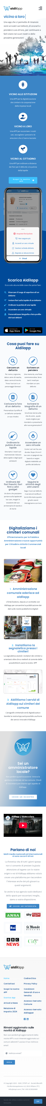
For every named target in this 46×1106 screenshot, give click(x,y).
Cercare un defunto (13, 369)
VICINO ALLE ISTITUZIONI (23, 94)
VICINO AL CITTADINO (23, 158)
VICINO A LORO (23, 126)
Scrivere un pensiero (33, 369)
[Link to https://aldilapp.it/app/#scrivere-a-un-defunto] (33, 361)
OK (38, 1101)
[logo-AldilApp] (13, 7)
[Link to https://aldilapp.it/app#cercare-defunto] (13, 361)
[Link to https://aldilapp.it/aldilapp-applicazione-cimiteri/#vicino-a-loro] (23, 117)
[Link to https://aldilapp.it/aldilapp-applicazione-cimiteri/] (23, 149)
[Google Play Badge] (33, 328)
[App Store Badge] (13, 328)
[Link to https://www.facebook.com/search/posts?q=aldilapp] (24, 1019)
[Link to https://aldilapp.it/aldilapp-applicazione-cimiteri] (23, 85)
